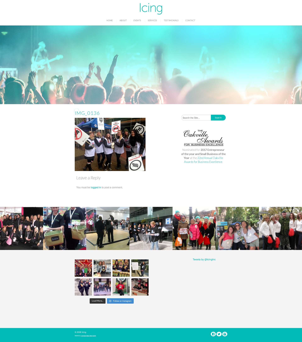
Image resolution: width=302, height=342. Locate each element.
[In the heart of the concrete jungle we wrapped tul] (102, 268)
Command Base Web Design (88, 335)
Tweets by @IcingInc (204, 259)
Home (110, 20)
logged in (96, 187)
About (123, 20)
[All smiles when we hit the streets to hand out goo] (83, 287)
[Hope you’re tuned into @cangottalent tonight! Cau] (83, 268)
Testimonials (171, 20)
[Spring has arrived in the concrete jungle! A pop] (140, 268)
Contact (190, 20)
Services (152, 20)
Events (137, 20)
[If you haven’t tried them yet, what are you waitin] (121, 268)
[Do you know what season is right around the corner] (121, 287)
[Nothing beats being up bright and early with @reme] (140, 287)
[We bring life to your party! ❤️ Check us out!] (102, 287)
